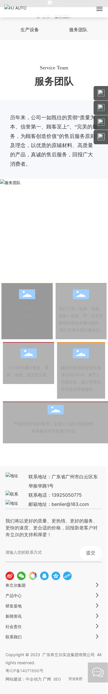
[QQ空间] (56, 576)
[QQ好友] (44, 576)
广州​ (47, 679)
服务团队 (78, 29)
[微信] (21, 576)
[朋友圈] (33, 576)
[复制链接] (67, 576)
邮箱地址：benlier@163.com (59, 504)
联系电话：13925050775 (55, 495)
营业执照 (75, 679)
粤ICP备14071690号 (24, 670)
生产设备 (29, 29)
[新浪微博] (9, 576)
